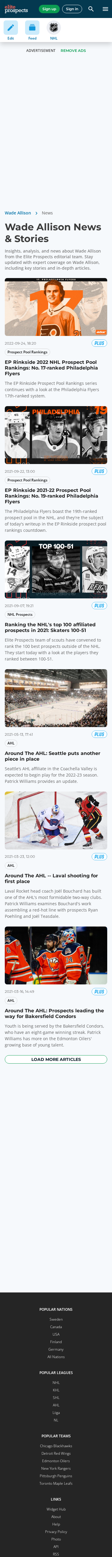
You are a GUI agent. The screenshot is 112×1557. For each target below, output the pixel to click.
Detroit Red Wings (56, 1453)
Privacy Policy (56, 1531)
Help (56, 1524)
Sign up (49, 9)
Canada (56, 1326)
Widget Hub (56, 1509)
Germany (56, 1349)
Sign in (72, 9)
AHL (56, 1405)
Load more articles (56, 1059)
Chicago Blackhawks (56, 1445)
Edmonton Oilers (56, 1460)
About (56, 1516)
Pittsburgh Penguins (56, 1475)
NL (56, 1420)
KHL (56, 1390)
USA (56, 1334)
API (56, 1546)
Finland (56, 1341)
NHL (56, 1382)
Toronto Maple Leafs (56, 1483)
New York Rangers (56, 1468)
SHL (56, 1397)
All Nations (56, 1356)
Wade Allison (18, 213)
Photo (56, 1539)
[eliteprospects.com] (16, 9)
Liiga (56, 1412)
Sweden (56, 1319)
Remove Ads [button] (73, 50)
